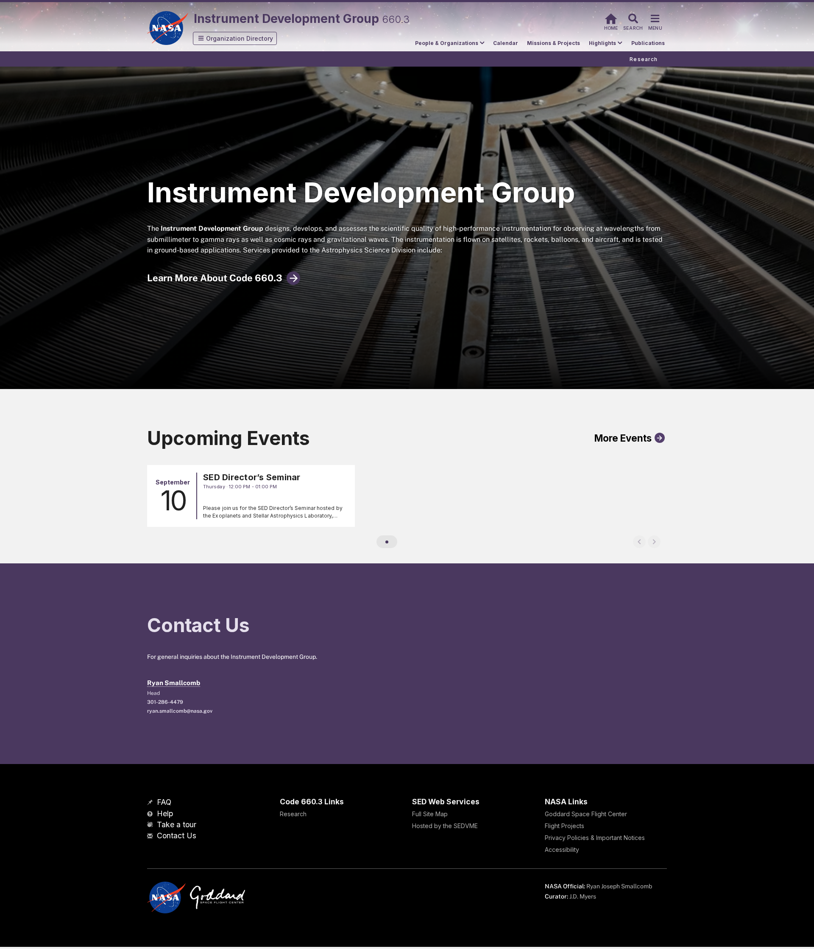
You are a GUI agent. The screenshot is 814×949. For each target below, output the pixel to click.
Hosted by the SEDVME (445, 825)
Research (293, 813)
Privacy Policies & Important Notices (595, 837)
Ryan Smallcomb (173, 682)
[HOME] (611, 17)
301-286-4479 (165, 702)
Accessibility (562, 849)
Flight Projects (564, 825)
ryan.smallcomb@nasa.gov (179, 711)
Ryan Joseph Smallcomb (619, 886)
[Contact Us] (151, 836)
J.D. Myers (582, 896)
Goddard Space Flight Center (586, 813)
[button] (235, 38)
